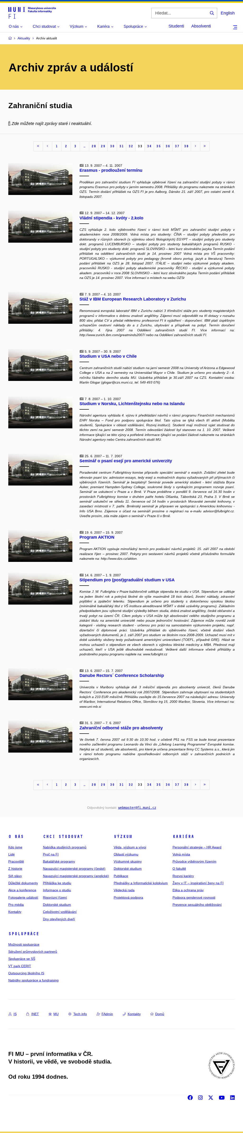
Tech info (80, 1014)
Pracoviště (16, 861)
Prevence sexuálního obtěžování (197, 904)
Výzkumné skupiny (128, 861)
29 (103, 146)
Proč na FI (51, 854)
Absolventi (201, 26)
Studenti (176, 26)
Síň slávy (15, 876)
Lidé (11, 854)
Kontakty (14, 912)
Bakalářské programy (59, 861)
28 (93, 146)
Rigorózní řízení (55, 897)
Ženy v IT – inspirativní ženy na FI (198, 883)
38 (186, 146)
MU (56, 1014)
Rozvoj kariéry (183, 876)
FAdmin (107, 1014)
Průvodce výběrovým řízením (194, 861)
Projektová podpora (128, 897)
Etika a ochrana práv (188, 890)
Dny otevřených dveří (59, 919)
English (228, 13)
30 (112, 146)
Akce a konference (22, 890)
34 (149, 146)
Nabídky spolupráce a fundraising (33, 980)
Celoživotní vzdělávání (60, 912)
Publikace (121, 876)
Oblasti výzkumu (126, 854)
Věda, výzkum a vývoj (130, 847)
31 (121, 146)
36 (167, 146)
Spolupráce (23, 933)
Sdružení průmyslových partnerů (32, 951)
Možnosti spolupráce (23, 944)
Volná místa (181, 854)
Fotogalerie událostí (23, 897)
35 (158, 146)
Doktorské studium (57, 904)
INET (35, 1014)
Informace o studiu (57, 890)
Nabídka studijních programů (64, 847)
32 (130, 146)
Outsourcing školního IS (26, 973)
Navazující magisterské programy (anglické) (76, 876)
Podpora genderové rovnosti (194, 897)
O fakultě (179, 868)
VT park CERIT (19, 966)
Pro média (16, 904)
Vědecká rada (124, 890)
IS (15, 1014)
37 (177, 146)
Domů (159, 1014)
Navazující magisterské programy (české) (74, 868)
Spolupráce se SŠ (21, 959)
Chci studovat (63, 836)
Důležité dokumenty (23, 883)
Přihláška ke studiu (57, 883)
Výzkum (123, 836)
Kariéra (183, 836)
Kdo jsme (15, 847)
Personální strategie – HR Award (197, 847)
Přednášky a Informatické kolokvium (141, 883)
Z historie (15, 868)
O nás (16, 836)
